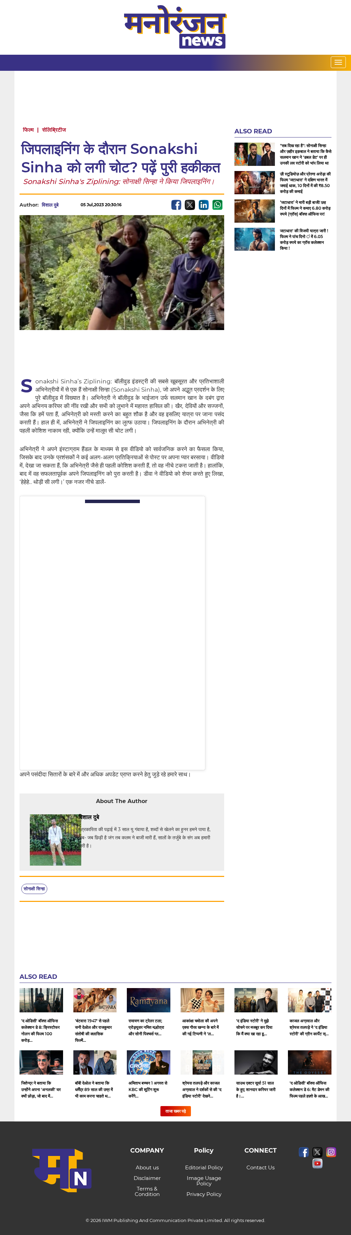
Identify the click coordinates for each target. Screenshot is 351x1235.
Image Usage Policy (204, 1181)
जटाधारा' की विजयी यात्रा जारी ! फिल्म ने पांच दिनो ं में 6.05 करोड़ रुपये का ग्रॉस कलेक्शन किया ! (304, 239)
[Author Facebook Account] (114, 817)
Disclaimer (147, 1178)
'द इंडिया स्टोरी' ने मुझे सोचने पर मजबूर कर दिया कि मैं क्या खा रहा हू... (254, 1027)
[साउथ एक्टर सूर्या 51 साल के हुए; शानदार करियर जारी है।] (256, 1062)
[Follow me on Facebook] (65, 205)
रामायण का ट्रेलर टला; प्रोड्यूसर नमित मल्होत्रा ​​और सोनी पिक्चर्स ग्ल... (147, 1027)
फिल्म (28, 130)
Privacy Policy (203, 1194)
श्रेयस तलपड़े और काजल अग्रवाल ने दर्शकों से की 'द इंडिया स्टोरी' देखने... (201, 1089)
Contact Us (260, 1167)
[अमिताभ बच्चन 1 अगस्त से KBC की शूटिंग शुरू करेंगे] (148, 1062)
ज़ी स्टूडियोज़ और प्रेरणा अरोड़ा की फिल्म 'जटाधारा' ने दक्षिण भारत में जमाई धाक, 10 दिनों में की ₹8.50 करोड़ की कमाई (305, 182)
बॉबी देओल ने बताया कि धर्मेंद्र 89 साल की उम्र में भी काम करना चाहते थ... (94, 1089)
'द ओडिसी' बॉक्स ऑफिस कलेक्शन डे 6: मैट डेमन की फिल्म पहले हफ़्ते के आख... (309, 1089)
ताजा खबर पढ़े (176, 1111)
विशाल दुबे (50, 205)
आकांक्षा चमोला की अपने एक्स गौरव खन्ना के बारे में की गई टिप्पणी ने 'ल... (200, 1027)
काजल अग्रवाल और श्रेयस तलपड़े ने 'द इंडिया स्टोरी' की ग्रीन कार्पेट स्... (309, 1027)
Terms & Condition (147, 1191)
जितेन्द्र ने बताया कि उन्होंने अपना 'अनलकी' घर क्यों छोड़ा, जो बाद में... (41, 1089)
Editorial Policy (204, 1167)
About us (147, 1167)
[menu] (338, 62)
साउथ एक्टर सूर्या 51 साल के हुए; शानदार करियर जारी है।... (256, 1089)
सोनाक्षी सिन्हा (34, 888)
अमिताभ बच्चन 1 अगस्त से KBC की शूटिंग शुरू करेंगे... (148, 1089)
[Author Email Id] (104, 817)
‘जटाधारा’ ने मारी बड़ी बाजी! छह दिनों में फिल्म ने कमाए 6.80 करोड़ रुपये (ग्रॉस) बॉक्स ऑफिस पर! (305, 208)
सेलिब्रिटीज (54, 130)
